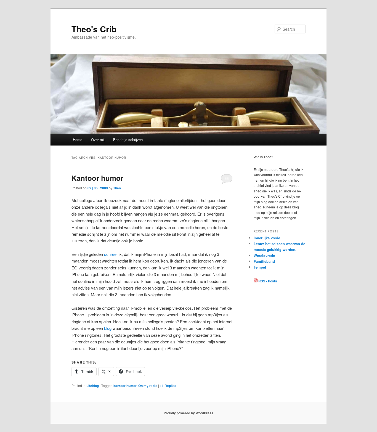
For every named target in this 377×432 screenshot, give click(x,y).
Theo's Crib (93, 29)
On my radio (147, 385)
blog (107, 328)
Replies (168, 385)
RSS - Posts (267, 281)
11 (227, 178)
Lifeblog (92, 385)
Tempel (260, 267)
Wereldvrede (264, 255)
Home (77, 139)
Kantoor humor (97, 178)
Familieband (264, 261)
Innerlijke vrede (267, 237)
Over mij (98, 139)
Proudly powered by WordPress (188, 412)
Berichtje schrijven (128, 139)
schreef (111, 254)
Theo (117, 187)
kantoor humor (125, 385)
